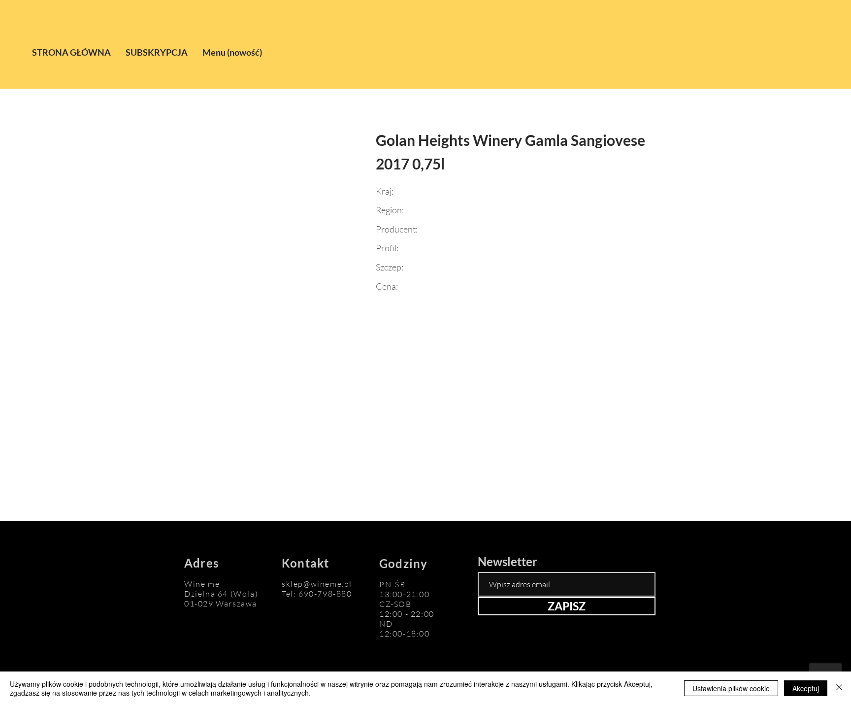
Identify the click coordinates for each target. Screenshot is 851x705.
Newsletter (507, 562)
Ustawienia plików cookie (731, 688)
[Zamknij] (839, 688)
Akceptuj (805, 688)
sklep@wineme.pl (317, 584)
